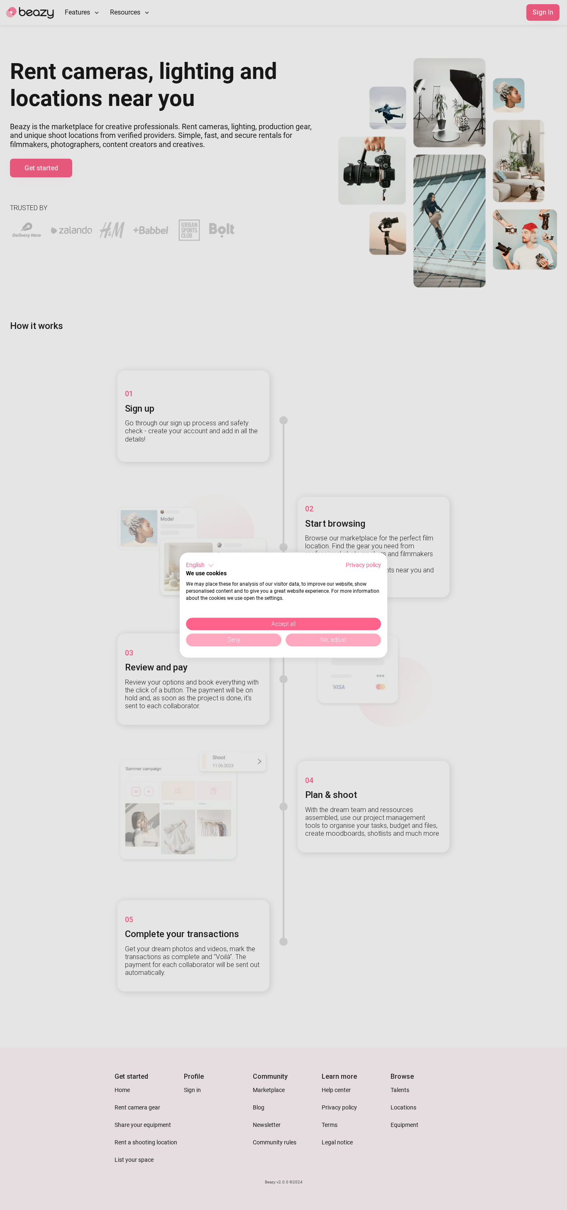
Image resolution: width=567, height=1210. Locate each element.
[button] (200, 565)
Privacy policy (363, 565)
